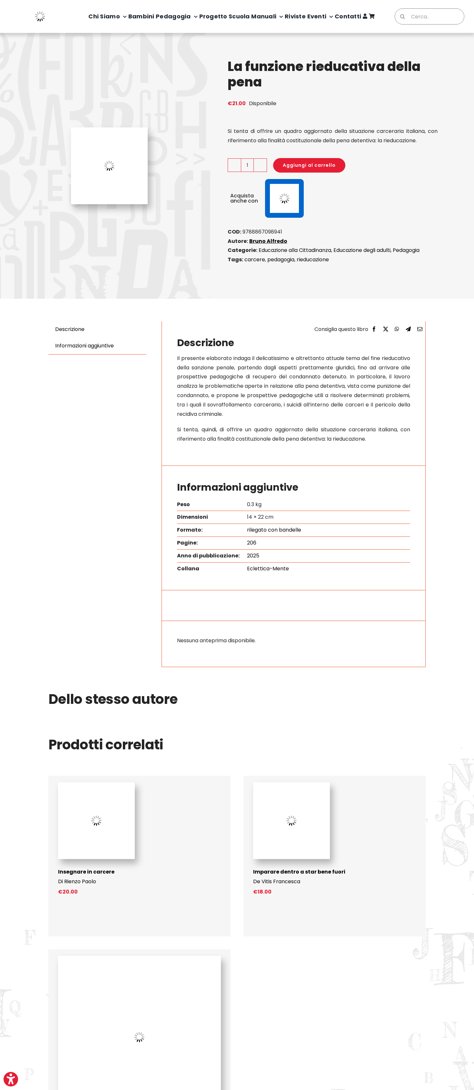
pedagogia (280, 259)
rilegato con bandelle (274, 530)
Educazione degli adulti (361, 250)
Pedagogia (406, 250)
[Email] (420, 329)
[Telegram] (408, 329)
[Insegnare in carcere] (96, 784)
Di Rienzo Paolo (77, 881)
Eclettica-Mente (268, 568)
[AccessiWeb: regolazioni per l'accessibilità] (10, 1079)
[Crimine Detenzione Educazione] (139, 958)
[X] (385, 329)
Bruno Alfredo (268, 241)
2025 (253, 555)
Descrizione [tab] (69, 329)
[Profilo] (365, 16)
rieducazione (313, 259)
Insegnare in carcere (86, 871)
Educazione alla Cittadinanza (295, 250)
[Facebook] (374, 329)
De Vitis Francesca (276, 881)
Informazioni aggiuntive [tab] (84, 345)
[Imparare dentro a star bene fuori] (291, 784)
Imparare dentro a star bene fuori (299, 871)
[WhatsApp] (396, 329)
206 (251, 542)
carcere (254, 259)
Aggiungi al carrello (309, 165)
